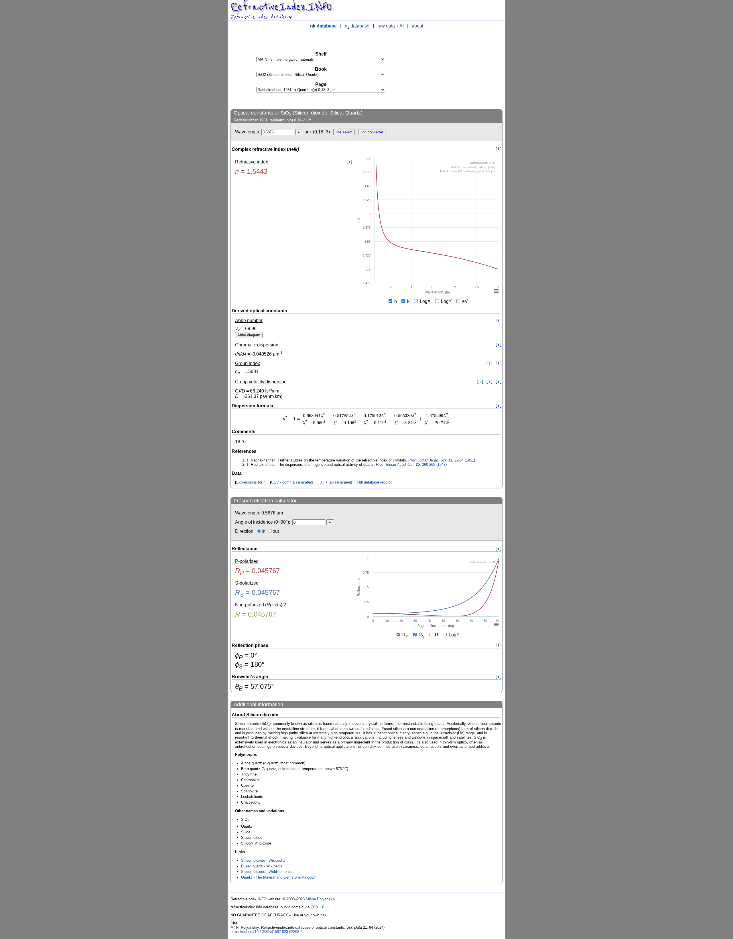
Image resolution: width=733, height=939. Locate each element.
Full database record (374, 482)
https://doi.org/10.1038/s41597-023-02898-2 (266, 932)
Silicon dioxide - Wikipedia (263, 860)
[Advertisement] (460, 70)
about (417, 25)
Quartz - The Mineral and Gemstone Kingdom (278, 877)
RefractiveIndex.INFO (281, 7)
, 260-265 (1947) (411, 464)
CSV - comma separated (291, 482)
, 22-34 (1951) (441, 460)
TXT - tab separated (334, 482)
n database (357, 25)
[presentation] (367, 419)
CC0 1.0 (317, 907)
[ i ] (498, 149)
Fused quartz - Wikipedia (261, 866)
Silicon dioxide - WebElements (266, 871)
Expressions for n (250, 482)
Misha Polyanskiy (320, 899)
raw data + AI (390, 25)
